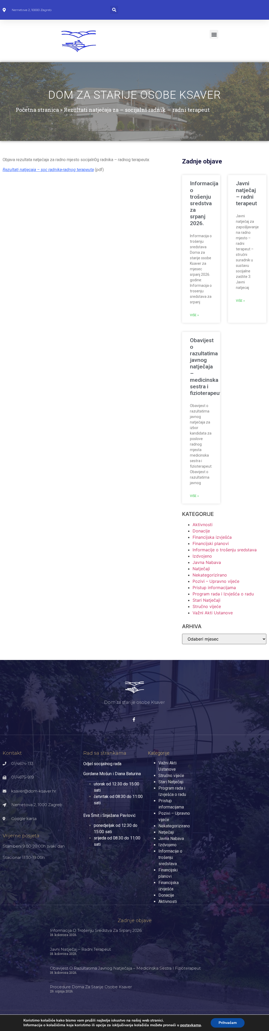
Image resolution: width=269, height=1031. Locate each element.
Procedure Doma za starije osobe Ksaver (91, 986)
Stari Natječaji (206, 600)
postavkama (190, 1025)
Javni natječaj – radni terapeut (246, 193)
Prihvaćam (228, 1022)
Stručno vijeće (207, 606)
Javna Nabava (207, 562)
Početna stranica (37, 109)
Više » (194, 315)
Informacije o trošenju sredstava (225, 549)
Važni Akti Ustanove (213, 612)
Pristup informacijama (214, 587)
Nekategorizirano (210, 575)
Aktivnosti (203, 524)
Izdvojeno (202, 556)
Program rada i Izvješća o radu (223, 593)
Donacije (201, 530)
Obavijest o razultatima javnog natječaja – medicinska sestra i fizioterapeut (205, 366)
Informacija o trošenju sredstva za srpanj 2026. (204, 203)
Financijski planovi (211, 543)
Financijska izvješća (212, 537)
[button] (114, 10)
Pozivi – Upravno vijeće (216, 581)
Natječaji (201, 568)
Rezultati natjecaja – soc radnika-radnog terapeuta (48, 169)
